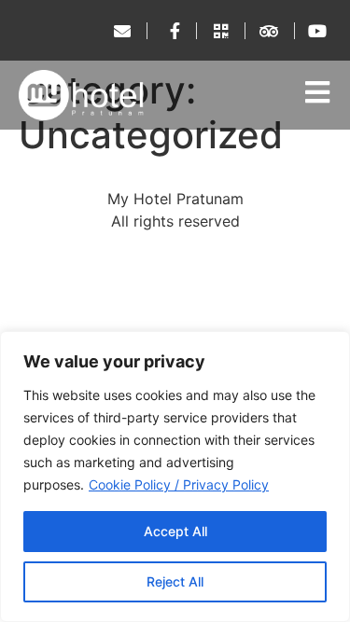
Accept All (175, 531)
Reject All (175, 581)
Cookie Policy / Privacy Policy (179, 484)
